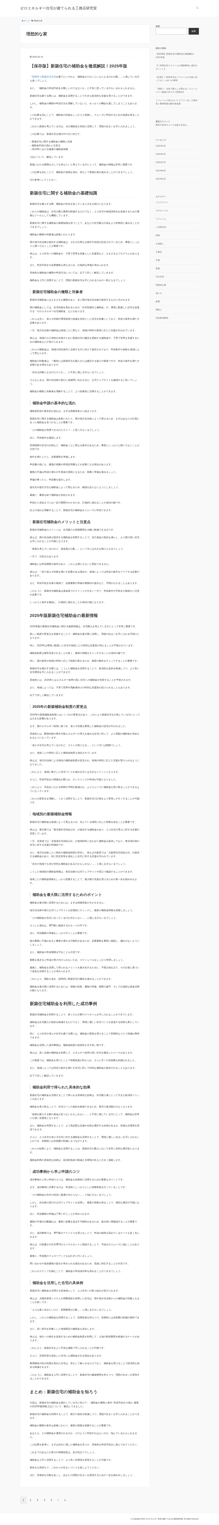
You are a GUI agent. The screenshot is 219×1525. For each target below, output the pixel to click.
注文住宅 (160, 276)
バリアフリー (162, 202)
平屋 (158, 260)
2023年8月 (161, 170)
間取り (159, 310)
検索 (158, 26)
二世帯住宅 (161, 227)
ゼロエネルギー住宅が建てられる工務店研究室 (58, 8)
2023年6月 (161, 179)
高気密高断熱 (162, 318)
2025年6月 (161, 146)
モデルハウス (162, 210)
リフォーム (161, 219)
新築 (158, 268)
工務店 (159, 252)
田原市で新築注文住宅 (44, 76)
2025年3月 (161, 162)
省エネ (159, 293)
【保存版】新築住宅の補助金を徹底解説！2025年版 (78, 66)
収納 (158, 235)
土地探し (160, 243)
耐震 (158, 301)
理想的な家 (161, 285)
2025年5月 (161, 154)
